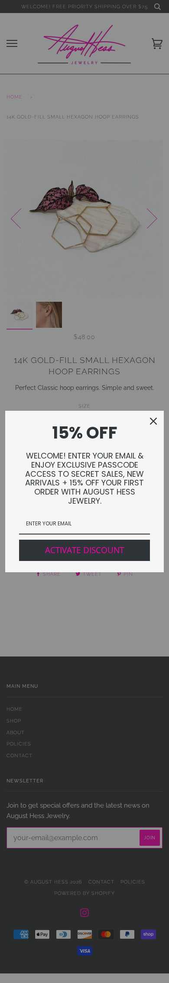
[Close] (153, 421)
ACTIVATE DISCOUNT (84, 550)
